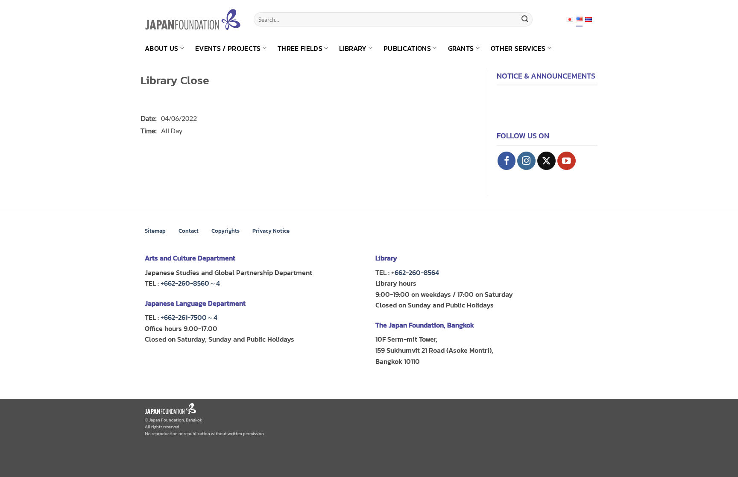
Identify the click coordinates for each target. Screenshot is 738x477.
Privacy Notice (271, 231)
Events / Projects (228, 48)
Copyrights (225, 231)
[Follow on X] (546, 161)
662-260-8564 (417, 272)
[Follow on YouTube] (566, 161)
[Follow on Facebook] (507, 161)
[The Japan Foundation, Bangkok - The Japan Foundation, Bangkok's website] (193, 19)
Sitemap (155, 231)
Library (352, 48)
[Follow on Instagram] (526, 161)
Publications (407, 48)
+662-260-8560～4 (190, 283)
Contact (189, 231)
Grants (461, 48)
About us (162, 48)
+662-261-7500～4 (189, 317)
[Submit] (525, 19)
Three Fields (300, 48)
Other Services (518, 48)
